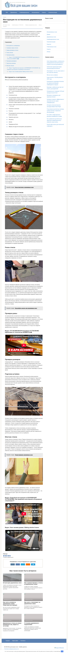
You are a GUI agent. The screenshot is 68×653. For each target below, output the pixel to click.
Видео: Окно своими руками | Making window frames (21, 71)
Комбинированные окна (53, 39)
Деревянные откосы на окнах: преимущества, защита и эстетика (12, 624)
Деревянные (13, 12)
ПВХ (7, 12)
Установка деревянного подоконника (31, 623)
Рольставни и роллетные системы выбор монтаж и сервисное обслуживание (55, 110)
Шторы (48, 51)
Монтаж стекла (10, 65)
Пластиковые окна (51, 46)
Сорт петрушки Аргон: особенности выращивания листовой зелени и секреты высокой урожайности (55, 63)
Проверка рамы (10, 55)
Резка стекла (9, 52)
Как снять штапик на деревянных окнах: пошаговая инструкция (10, 603)
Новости (49, 44)
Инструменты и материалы (13, 45)
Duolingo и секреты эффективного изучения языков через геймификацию (55, 101)
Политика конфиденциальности (11, 649)
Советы (44, 12)
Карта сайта (15, 640)
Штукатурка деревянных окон (12, 583)
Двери (48, 34)
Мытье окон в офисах (52, 75)
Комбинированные (24, 12)
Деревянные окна (33, 24)
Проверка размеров (11, 61)
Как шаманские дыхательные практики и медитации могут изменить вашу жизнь (54, 120)
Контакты (23, 640)
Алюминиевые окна (52, 32)
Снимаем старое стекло (12, 48)
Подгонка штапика (11, 63)
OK (62, 651)
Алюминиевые (35, 12)
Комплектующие (52, 12)
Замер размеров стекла (12, 50)
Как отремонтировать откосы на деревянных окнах (33, 583)
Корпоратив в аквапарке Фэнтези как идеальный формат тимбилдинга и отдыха (55, 83)
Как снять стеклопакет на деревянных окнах (32, 602)
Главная (4, 17)
